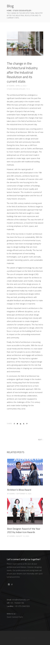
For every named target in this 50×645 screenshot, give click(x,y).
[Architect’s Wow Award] (25, 472)
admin (11, 86)
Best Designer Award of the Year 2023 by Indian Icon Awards (23, 530)
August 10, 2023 (22, 536)
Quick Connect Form (15, 617)
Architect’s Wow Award (19, 490)
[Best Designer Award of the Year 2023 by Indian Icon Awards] (25, 511)
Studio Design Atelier (22, 10)
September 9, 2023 (23, 493)
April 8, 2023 (21, 86)
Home (9, 10)
